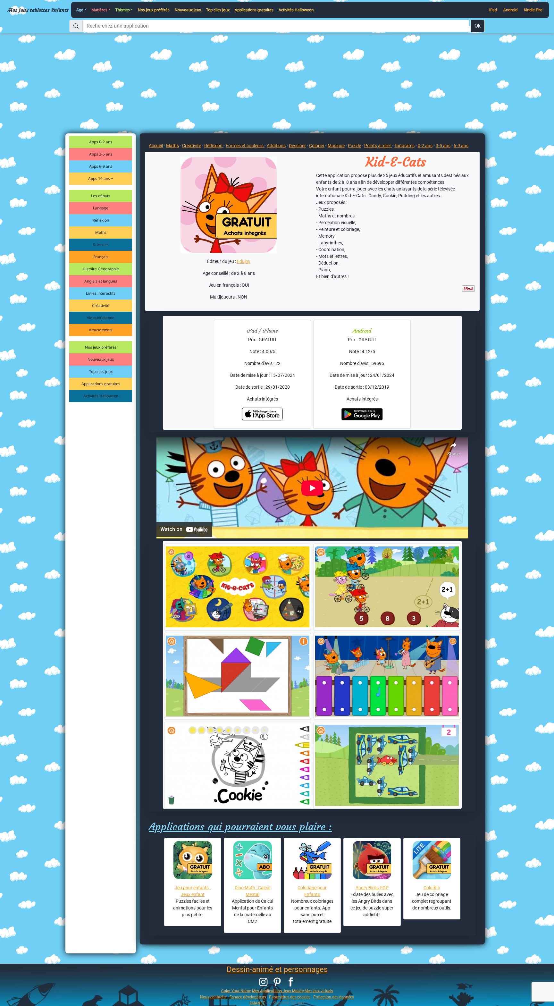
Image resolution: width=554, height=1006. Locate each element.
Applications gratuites (254, 10)
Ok (477, 26)
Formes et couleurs (245, 145)
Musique (336, 145)
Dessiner (297, 145)
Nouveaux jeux (188, 10)
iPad (493, 10)
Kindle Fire (533, 10)
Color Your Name (236, 990)
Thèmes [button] (122, 10)
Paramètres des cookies (289, 996)
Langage (100, 208)
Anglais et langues (100, 281)
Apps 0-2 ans (100, 142)
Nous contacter (213, 996)
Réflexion (101, 220)
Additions (276, 145)
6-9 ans (461, 145)
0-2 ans (425, 145)
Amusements (101, 330)
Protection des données (333, 996)
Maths (100, 232)
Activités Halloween (296, 10)
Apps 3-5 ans (100, 154)
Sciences (101, 244)
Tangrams (404, 145)
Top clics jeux (218, 10)
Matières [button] (99, 10)
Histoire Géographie (101, 269)
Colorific (432, 887)
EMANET (257, 1003)
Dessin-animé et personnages (277, 969)
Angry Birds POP (372, 887)
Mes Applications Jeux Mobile (278, 990)
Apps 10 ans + (100, 178)
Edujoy (243, 261)
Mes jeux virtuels (319, 990)
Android (510, 10)
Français (100, 256)
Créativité (100, 305)
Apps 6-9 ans (100, 166)
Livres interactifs (100, 293)
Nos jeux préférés (154, 10)
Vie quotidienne (100, 317)
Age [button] (79, 10)
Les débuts (100, 196)
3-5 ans (443, 145)
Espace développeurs (248, 996)
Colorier (316, 145)
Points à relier (378, 145)
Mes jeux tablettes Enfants (38, 10)
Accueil (156, 145)
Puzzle (354, 145)
